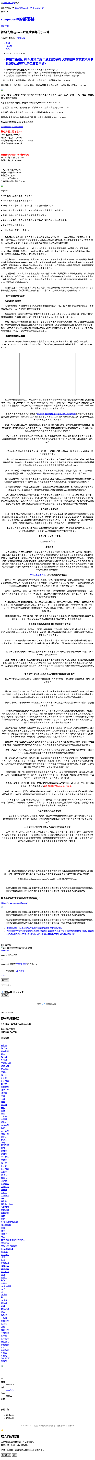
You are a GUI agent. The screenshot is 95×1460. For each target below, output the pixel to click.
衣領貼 (4, 1046)
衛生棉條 (5, 1339)
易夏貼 (4, 1072)
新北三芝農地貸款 (38, 575)
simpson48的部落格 (18, 19)
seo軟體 (4, 1252)
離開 (14, 1455)
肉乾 (3, 1111)
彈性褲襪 (5, 1309)
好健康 (4, 1181)
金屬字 (4, 1283)
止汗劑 (4, 1078)
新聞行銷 (5, 1350)
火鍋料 (4, 1119)
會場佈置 (5, 1269)
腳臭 (3, 1054)
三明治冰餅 (6, 1063)
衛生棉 (4, 1336)
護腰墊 (4, 1234)
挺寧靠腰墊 (6, 1225)
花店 (3, 1260)
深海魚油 (5, 1196)
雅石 (3, 1216)
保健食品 (5, 1184)
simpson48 (5, 950)
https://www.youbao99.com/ (12, 127)
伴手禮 (4, 1105)
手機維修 (5, 1333)
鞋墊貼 (4, 1084)
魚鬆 (3, 1096)
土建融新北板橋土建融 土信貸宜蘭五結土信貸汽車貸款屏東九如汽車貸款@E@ (40, 934)
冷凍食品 (5, 1125)
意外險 (4, 1201)
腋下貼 (4, 1075)
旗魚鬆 (4, 1093)
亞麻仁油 (5, 1187)
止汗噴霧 (5, 1081)
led (2, 1292)
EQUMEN (5, 1358)
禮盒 (3, 1102)
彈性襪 (4, 1303)
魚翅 (3, 1128)
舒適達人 (5, 1342)
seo (2, 1347)
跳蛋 (3, 1327)
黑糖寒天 (5, 1243)
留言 (25, 964)
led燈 (3, 1289)
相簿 (8, 43)
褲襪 (3, 1306)
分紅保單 (5, 1207)
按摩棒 (4, 1324)
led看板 (4, 1300)
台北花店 (5, 1272)
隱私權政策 (61, 1426)
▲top (3, 975)
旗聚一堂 (5, 1090)
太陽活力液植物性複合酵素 (13, 1240)
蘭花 (3, 1219)
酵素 (3, 1198)
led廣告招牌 (6, 1286)
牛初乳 (4, 1193)
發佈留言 (5, 995)
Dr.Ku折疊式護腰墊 (9, 1222)
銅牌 (3, 1280)
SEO (3, 1257)
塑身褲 (4, 1356)
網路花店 (5, 1263)
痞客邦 (19, 964)
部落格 (9, 46)
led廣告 (4, 1295)
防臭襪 (4, 1060)
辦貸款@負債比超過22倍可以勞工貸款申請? (56, 414)
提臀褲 (4, 1361)
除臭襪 (4, 1057)
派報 (3, 1275)
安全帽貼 (5, 1069)
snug (3, 1142)
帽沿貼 (4, 1048)
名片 (8, 49)
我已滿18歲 (6, 1455)
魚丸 (3, 1113)
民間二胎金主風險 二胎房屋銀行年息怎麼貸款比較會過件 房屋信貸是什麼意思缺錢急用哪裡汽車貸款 (50, 931)
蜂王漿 (4, 1190)
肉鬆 (3, 1099)
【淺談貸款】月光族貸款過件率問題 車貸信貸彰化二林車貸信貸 (34, 928)
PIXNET (29, 1426)
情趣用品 (5, 1321)
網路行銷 (5, 1345)
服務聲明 (71, 1426)
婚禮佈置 (5, 1266)
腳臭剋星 (5, 1051)
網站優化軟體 (7, 1249)
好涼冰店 (5, 1066)
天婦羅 (4, 1116)
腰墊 (3, 1231)
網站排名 (5, 1255)
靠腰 (3, 1228)
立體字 (4, 1278)
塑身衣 (4, 1353)
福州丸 (4, 1122)
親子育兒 (20, 971)
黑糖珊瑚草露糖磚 (9, 1246)
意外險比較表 (7, 1204)
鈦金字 (4, 1297)
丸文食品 (5, 1087)
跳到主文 (5, 26)
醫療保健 (21, 38)
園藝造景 (5, 1210)
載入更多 (5, 980)
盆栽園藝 (5, 1213)
